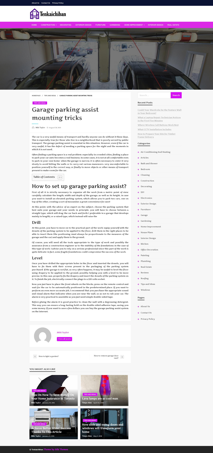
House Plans (147, 232)
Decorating (65, 25)
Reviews (145, 272)
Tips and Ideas (50, 95)
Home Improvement (133, 25)
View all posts (64, 339)
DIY (142, 192)
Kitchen (144, 244)
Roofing (145, 278)
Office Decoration (149, 250)
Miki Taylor (41, 128)
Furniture (101, 25)
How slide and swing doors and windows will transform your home (102, 428)
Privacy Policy (57, 3)
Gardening (115, 25)
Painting (145, 255)
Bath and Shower (149, 163)
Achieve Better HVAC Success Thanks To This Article (51, 430)
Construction (48, 25)
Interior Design (155, 25)
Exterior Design (83, 25)
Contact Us (45, 3)
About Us (35, 3)
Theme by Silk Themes (56, 449)
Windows (145, 290)
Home (34, 25)
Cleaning (145, 175)
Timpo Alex (87, 403)
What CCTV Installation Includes (154, 129)
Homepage (36, 95)
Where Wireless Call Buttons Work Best (158, 125)
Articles (145, 158)
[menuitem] (34, 25)
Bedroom (145, 169)
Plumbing (146, 261)
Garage (144, 215)
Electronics (146, 198)
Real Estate (173, 25)
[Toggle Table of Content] (59, 177)
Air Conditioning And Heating (155, 152)
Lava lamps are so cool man (100, 398)
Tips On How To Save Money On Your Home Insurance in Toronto (53, 396)
